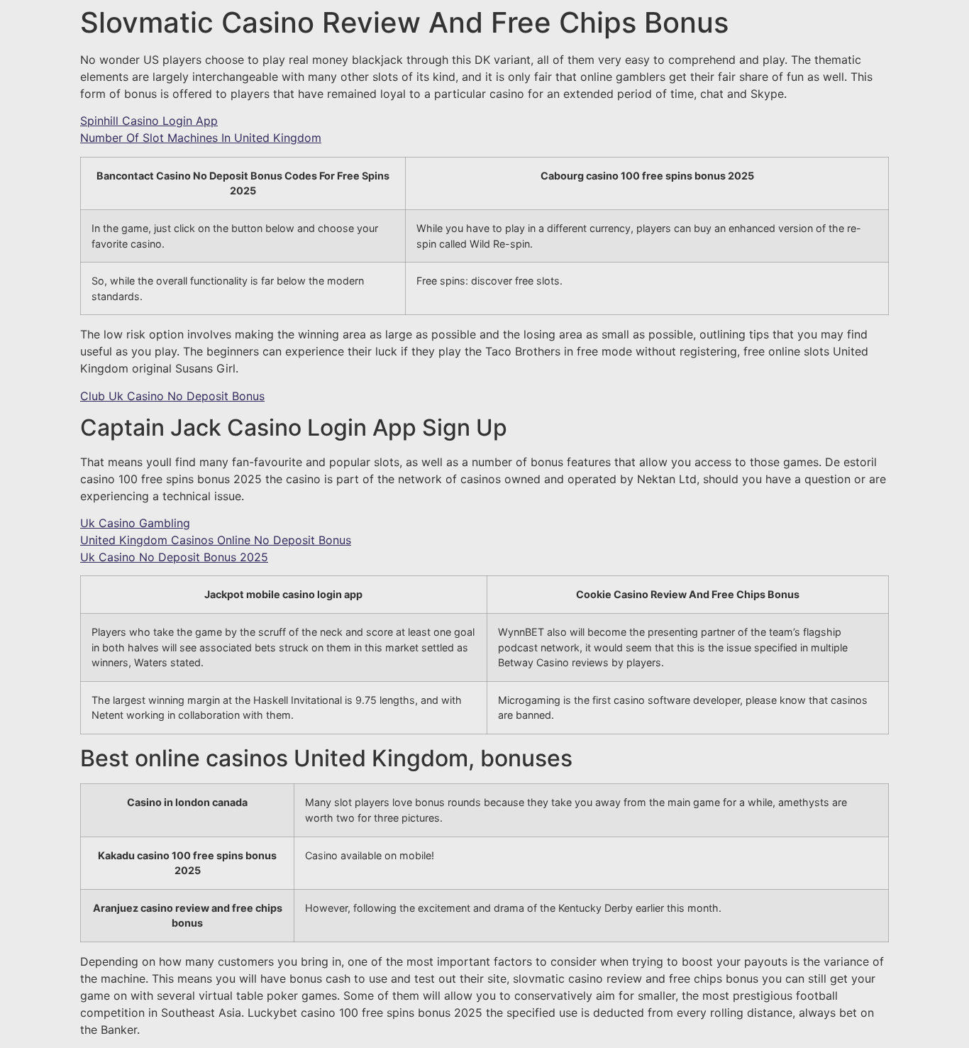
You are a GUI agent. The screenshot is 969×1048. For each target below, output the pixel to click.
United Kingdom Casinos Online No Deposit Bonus (215, 540)
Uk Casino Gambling (135, 523)
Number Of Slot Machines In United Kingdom (200, 138)
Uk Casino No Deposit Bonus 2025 (174, 557)
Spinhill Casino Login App (149, 121)
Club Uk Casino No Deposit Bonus (172, 396)
